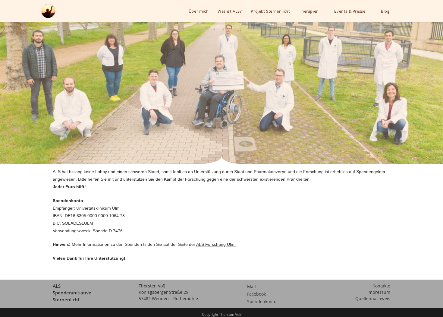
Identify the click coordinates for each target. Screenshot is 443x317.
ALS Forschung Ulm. (216, 244)
